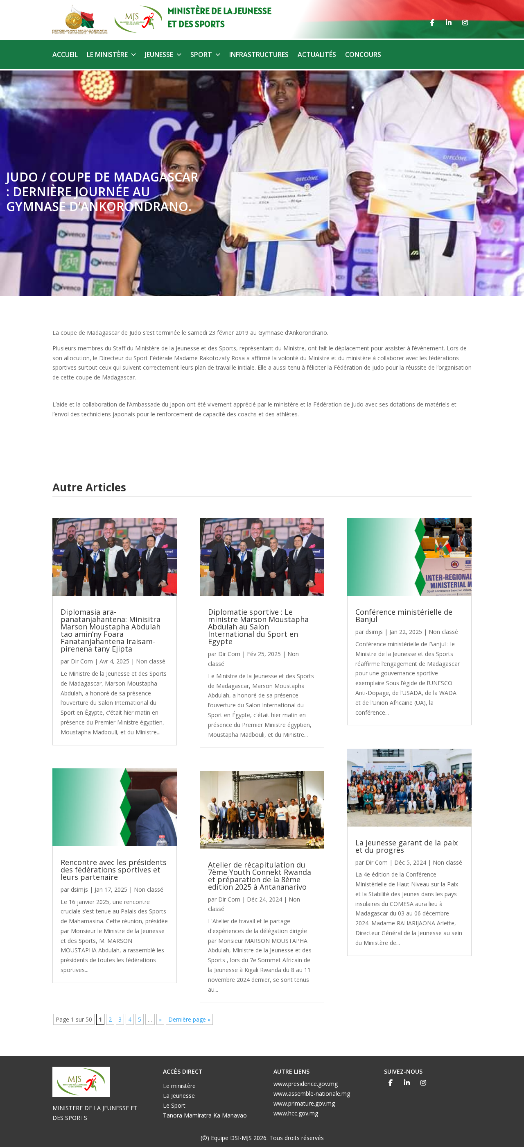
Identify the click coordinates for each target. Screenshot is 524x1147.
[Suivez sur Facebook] (432, 22)
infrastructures (259, 55)
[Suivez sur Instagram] (465, 22)
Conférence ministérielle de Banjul (403, 615)
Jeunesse (159, 55)
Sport (201, 55)
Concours (363, 55)
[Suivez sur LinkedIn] (448, 22)
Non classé (150, 661)
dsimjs (79, 889)
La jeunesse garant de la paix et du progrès (406, 846)
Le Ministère (107, 55)
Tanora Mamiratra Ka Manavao (205, 1115)
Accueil (65, 55)
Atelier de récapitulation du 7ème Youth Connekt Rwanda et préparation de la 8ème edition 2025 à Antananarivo (259, 876)
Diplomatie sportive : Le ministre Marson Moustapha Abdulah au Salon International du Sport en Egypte (258, 626)
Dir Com (82, 661)
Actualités (317, 55)
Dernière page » (189, 1019)
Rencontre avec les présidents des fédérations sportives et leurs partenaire (114, 869)
